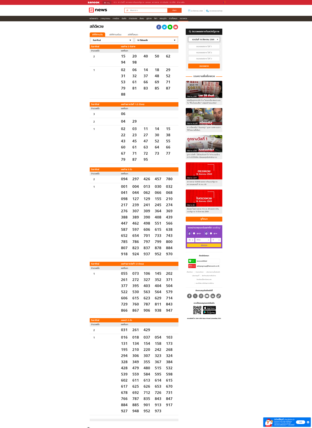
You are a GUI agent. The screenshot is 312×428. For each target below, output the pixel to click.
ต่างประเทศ (133, 18)
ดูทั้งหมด (204, 219)
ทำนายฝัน (181, 2)
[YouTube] (207, 296)
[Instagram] (201, 296)
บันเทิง (124, 18)
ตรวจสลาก (204, 66)
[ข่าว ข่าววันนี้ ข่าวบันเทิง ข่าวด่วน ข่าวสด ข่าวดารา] (104, 10)
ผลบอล (148, 2)
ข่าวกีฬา (173, 2)
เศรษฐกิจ (163, 18)
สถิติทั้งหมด (133, 35)
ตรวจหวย (155, 2)
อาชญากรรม (105, 18)
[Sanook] (92, 2)
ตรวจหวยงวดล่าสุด (215, 11)
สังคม (142, 18)
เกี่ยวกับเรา (190, 272)
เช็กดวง (204, 245)
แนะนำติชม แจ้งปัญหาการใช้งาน (205, 283)
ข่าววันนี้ (121, 2)
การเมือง (116, 18)
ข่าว (115, 2)
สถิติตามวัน (97, 35)
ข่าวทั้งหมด (173, 18)
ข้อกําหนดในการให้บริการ (209, 276)
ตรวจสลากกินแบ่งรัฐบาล (135, 2)
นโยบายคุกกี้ (291, 424)
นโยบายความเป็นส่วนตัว (280, 424)
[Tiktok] (218, 296)
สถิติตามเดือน (115, 35)
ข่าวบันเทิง (164, 2)
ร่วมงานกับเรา (200, 272)
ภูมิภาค (149, 18)
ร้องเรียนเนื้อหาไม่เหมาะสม (204, 279)
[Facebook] (189, 296)
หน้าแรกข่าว (94, 18)
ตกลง (300, 422)
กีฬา (155, 18)
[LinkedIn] (212, 296)
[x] (195, 296)
